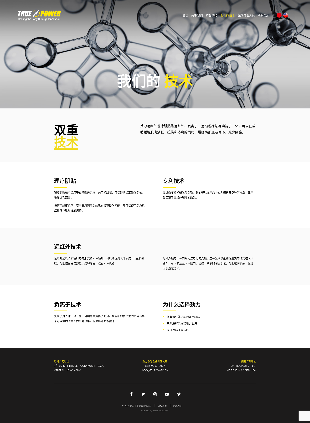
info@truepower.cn (155, 370)
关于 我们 (197, 15)
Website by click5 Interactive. (155, 410)
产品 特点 (211, 15)
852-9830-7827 (155, 365)
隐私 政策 (162, 405)
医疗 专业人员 (246, 15)
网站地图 (177, 405)
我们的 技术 (228, 15)
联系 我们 (263, 15)
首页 (185, 15)
